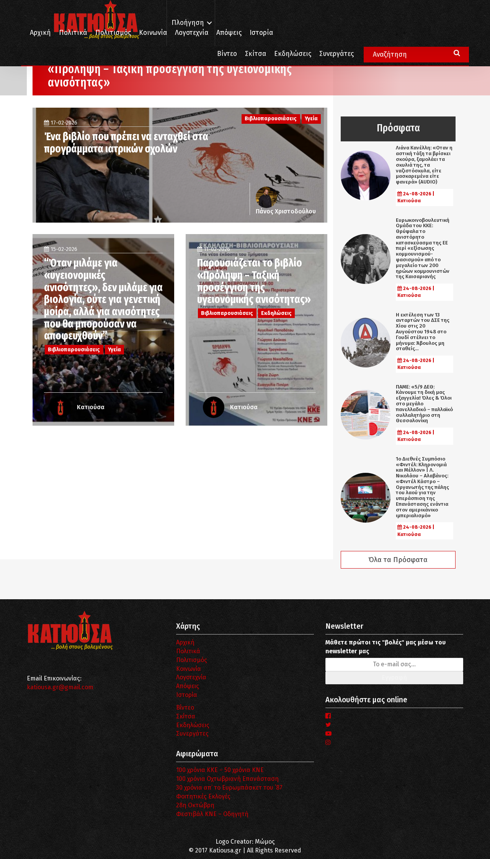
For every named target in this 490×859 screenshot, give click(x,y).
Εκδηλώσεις (292, 54)
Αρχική (40, 33)
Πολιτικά (73, 33)
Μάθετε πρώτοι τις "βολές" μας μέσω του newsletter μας (385, 647)
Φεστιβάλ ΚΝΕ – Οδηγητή (212, 814)
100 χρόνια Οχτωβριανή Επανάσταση (227, 778)
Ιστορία (261, 33)
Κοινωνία (153, 33)
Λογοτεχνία (191, 677)
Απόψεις (229, 33)
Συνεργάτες (336, 54)
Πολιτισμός (113, 33)
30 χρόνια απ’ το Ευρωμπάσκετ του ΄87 (229, 787)
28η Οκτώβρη (195, 805)
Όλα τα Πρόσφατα (398, 560)
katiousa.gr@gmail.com (60, 687)
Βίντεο (227, 54)
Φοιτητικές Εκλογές (203, 796)
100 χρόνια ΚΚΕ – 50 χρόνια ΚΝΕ (220, 770)
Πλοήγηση (188, 23)
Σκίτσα (255, 54)
